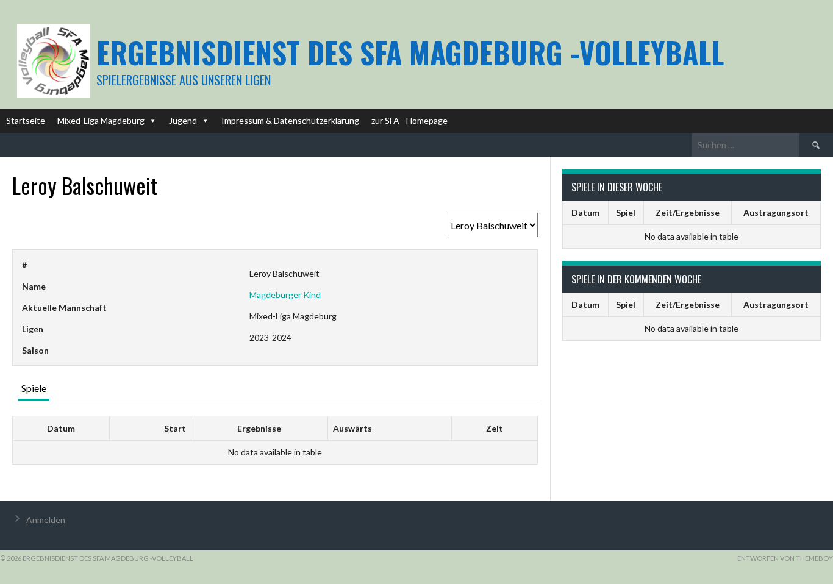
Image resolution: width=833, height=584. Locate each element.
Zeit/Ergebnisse (688, 212)
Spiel (625, 212)
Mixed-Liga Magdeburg (101, 120)
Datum (61, 428)
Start (175, 428)
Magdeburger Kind (285, 295)
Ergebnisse (259, 428)
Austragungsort (776, 212)
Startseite (25, 120)
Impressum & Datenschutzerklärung (290, 120)
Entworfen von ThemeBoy (785, 558)
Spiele (33, 388)
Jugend (183, 120)
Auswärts (352, 428)
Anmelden (45, 520)
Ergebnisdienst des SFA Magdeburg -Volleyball (410, 52)
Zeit (494, 428)
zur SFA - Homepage (409, 120)
